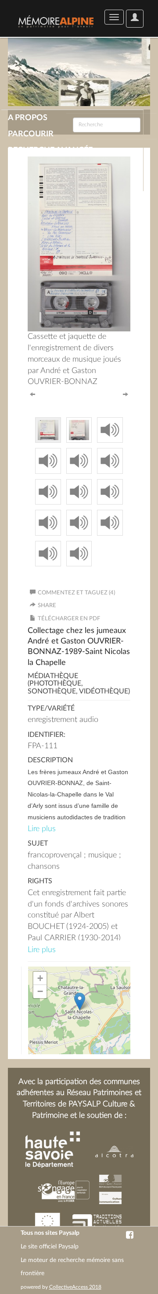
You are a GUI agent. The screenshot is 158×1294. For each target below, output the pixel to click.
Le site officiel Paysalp (50, 1247)
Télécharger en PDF (69, 619)
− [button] (40, 991)
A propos (27, 118)
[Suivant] (125, 393)
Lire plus (42, 829)
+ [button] (40, 978)
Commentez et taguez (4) (76, 593)
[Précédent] (32, 393)
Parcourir (31, 134)
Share (47, 605)
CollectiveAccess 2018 (75, 1287)
